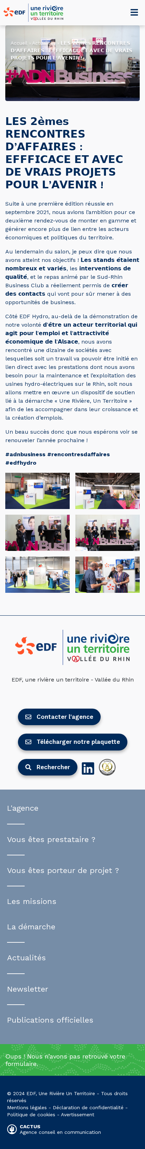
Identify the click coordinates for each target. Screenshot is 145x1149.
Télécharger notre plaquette (78, 741)
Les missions (31, 901)
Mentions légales (27, 1107)
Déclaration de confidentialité (88, 1107)
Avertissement (77, 1114)
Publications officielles (50, 1020)
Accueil (19, 43)
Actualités (44, 43)
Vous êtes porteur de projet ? (63, 870)
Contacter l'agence (65, 716)
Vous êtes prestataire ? (51, 839)
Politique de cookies (31, 1114)
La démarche (31, 926)
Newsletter (27, 989)
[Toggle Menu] (134, 12)
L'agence (22, 808)
